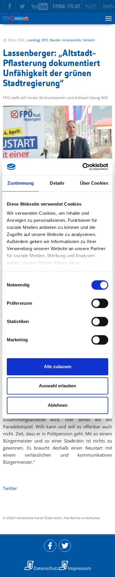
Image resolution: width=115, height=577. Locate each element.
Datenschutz (46, 568)
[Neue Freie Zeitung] (91, 7)
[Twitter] (22, 7)
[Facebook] (9, 7)
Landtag (33, 40)
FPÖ (45, 40)
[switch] (99, 303)
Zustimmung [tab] (20, 183)
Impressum (79, 568)
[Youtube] (40, 7)
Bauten (55, 40)
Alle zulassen (57, 366)
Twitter (10, 488)
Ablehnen (58, 405)
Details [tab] (57, 183)
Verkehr (89, 40)
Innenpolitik (72, 40)
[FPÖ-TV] (67, 7)
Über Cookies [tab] (94, 183)
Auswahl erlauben (57, 385)
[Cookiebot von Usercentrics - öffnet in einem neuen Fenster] (82, 167)
